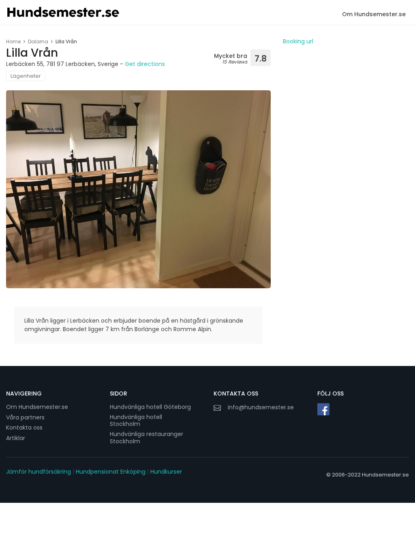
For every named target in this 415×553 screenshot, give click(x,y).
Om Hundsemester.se (374, 14)
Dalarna (38, 41)
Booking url (298, 41)
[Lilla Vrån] (138, 189)
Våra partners (25, 417)
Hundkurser (166, 472)
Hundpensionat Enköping (110, 472)
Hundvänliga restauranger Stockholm (146, 438)
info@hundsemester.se (261, 407)
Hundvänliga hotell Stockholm (136, 421)
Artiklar (15, 438)
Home (13, 41)
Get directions (145, 64)
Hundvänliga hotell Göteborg (150, 406)
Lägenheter (26, 76)
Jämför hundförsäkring (38, 472)
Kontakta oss (24, 427)
